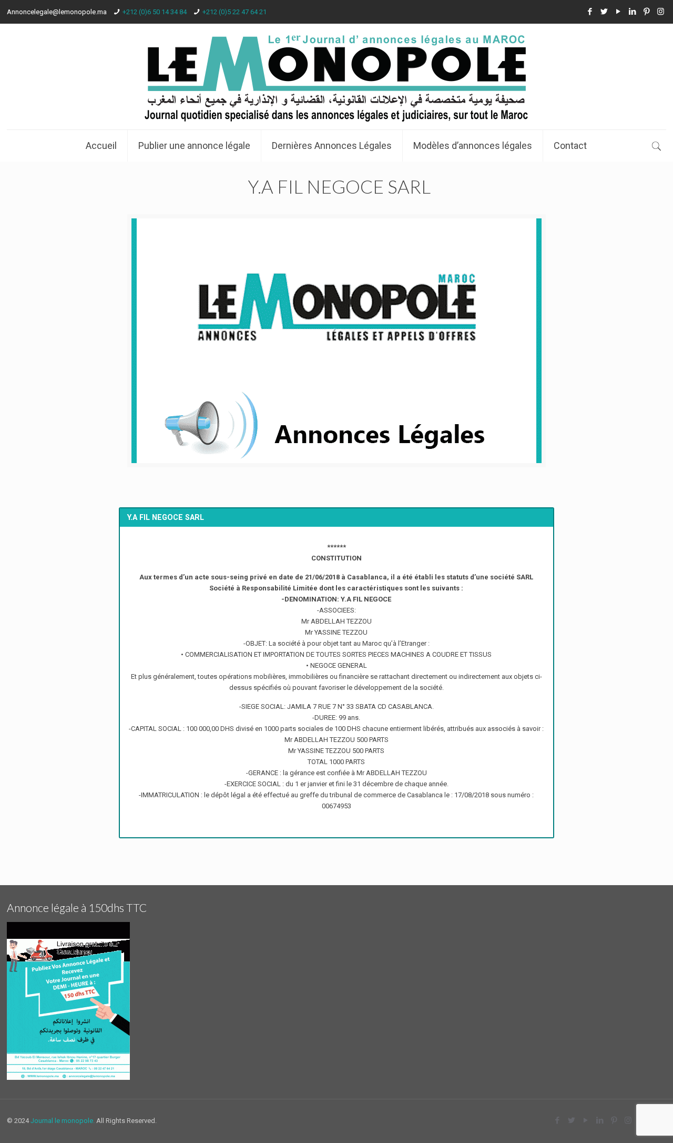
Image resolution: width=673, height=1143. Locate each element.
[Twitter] (603, 11)
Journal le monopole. (62, 1121)
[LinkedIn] (632, 11)
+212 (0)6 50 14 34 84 (155, 12)
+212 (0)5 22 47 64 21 (234, 12)
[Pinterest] (646, 11)
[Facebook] (589, 11)
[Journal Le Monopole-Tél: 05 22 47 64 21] (336, 76)
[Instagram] (660, 11)
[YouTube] (618, 11)
